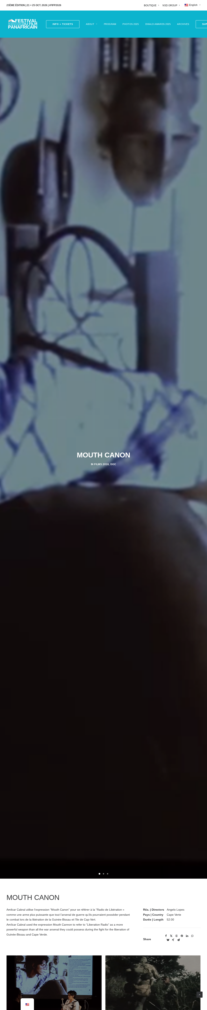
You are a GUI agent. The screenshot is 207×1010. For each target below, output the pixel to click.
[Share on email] (178, 940)
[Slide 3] (108, 874)
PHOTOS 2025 (131, 24)
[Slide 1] (99, 874)
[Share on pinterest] (181, 936)
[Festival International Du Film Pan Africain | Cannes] (22, 24)
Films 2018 (101, 464)
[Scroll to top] (199, 994)
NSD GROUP (170, 5)
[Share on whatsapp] (192, 936)
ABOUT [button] (90, 24)
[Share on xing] (173, 940)
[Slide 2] (103, 874)
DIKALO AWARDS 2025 (158, 24)
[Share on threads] (176, 936)
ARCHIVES (183, 24)
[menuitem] (152, 5)
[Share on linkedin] (187, 936)
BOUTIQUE (150, 5)
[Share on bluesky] (167, 940)
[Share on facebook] (166, 936)
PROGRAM (110, 24)
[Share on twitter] (171, 936)
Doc (113, 464)
